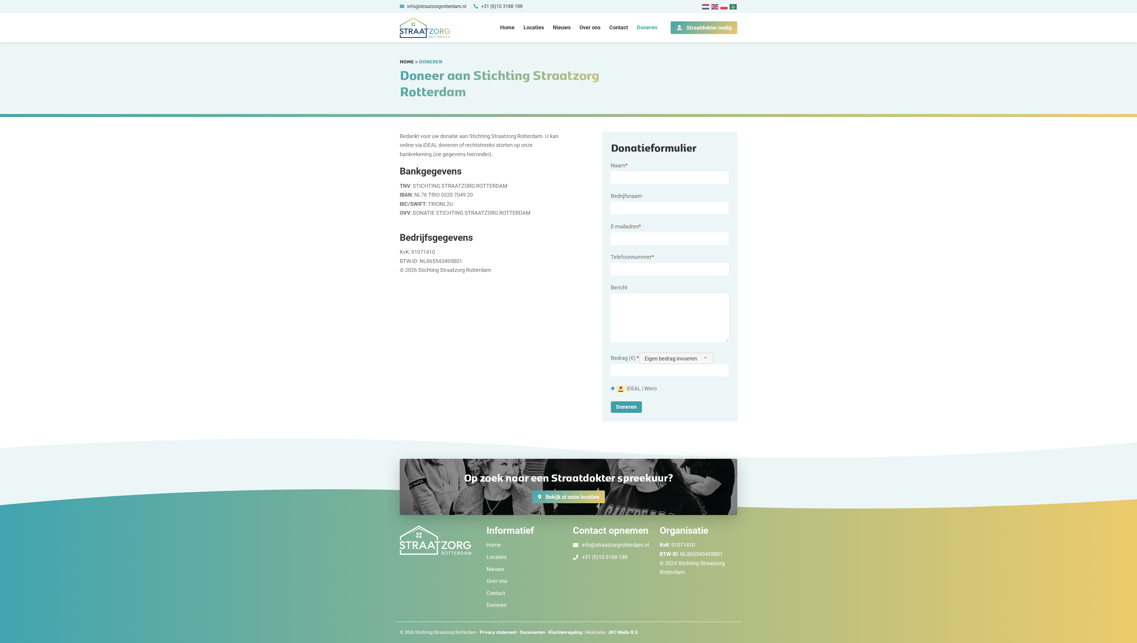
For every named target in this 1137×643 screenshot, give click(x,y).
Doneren (647, 27)
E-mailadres (626, 226)
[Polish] (724, 6)
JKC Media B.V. (623, 632)
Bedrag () (625, 358)
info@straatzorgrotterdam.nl (615, 545)
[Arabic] (733, 6)
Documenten (533, 632)
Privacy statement (498, 632)
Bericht (619, 287)
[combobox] (676, 358)
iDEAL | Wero (641, 388)
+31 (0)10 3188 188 (604, 557)
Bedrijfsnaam (626, 196)
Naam (619, 165)
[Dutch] (706, 6)
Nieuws (562, 27)
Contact (618, 27)
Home (507, 27)
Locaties (533, 27)
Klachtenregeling (565, 632)
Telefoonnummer (632, 257)
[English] (715, 6)
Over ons (589, 27)
